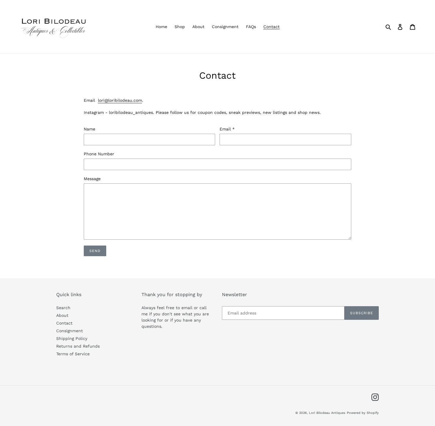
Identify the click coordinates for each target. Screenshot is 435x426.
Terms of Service (73, 353)
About (62, 315)
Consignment (69, 330)
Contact (64, 323)
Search (63, 307)
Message (92, 178)
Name (89, 129)
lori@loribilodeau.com (120, 100)
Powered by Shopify (363, 413)
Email (227, 129)
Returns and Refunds (78, 346)
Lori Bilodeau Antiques (327, 413)
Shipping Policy (71, 338)
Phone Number (99, 153)
